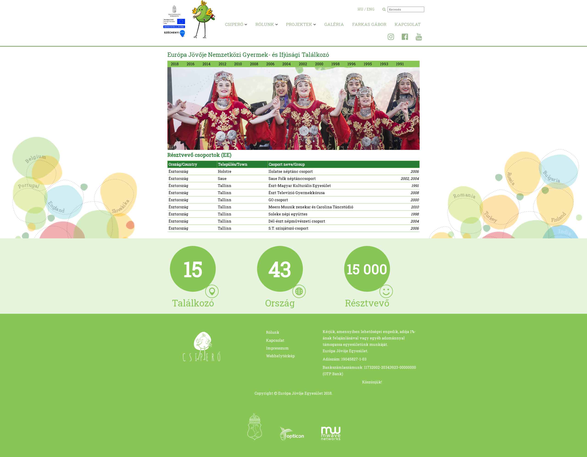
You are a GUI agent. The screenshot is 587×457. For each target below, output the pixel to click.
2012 (222, 63)
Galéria (334, 24)
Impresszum (277, 348)
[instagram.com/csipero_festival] (387, 38)
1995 (368, 63)
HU (360, 9)
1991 (400, 63)
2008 (254, 63)
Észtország (178, 171)
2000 (319, 63)
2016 (190, 63)
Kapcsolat (408, 24)
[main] (193, 359)
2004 (286, 63)
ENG (370, 9)
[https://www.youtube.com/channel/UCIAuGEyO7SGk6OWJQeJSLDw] (415, 38)
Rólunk (272, 332)
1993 (384, 63)
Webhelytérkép (280, 355)
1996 (351, 63)
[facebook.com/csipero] (401, 38)
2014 (206, 63)
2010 (238, 63)
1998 (335, 63)
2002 (303, 63)
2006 (270, 63)
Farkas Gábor (369, 24)
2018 (175, 63)
